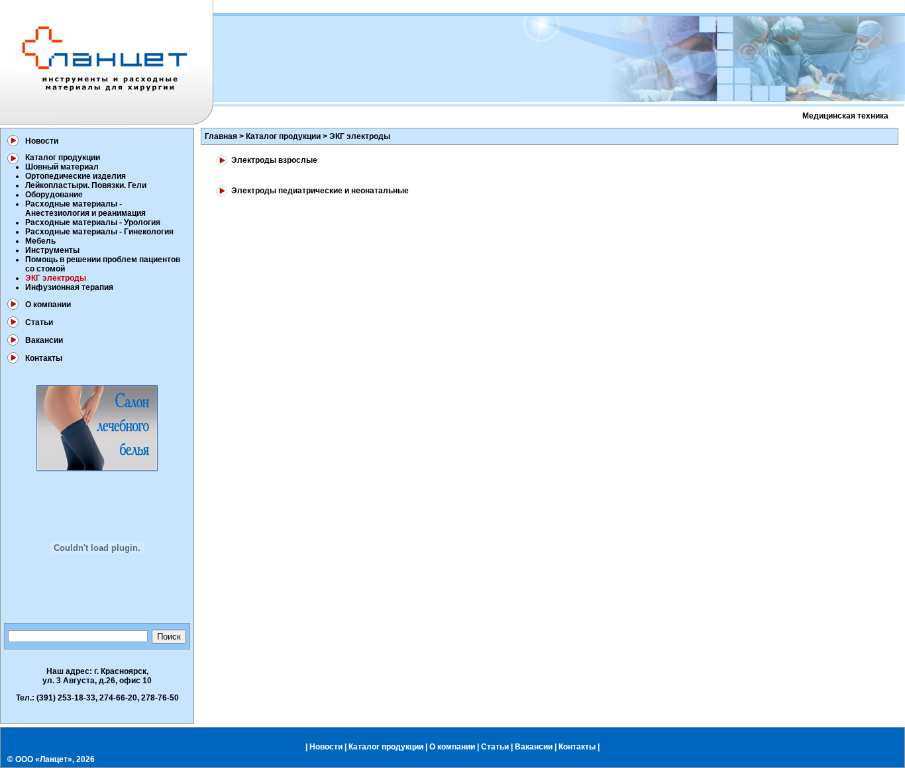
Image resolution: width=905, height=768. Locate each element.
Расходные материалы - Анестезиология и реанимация (85, 208)
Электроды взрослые (274, 160)
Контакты (43, 358)
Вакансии (44, 340)
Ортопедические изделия (75, 176)
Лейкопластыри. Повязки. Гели (85, 185)
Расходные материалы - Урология (92, 222)
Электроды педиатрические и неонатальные (320, 190)
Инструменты (52, 250)
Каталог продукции (62, 157)
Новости (41, 141)
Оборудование (54, 194)
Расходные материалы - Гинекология (99, 231)
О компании (48, 304)
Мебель (40, 241)
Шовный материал (62, 166)
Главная (221, 136)
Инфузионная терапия (69, 287)
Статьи (39, 322)
